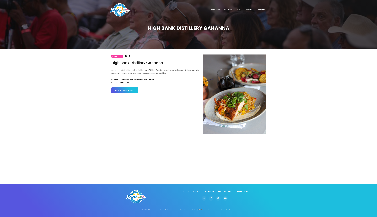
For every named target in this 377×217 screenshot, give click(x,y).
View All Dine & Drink (125, 90)
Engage (249, 10)
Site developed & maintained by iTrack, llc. (221, 210)
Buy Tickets (215, 10)
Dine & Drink (117, 56)
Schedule (228, 10)
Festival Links (224, 191)
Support (261, 10)
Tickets (185, 191)
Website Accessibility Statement (180, 210)
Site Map (194, 210)
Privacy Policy (164, 210)
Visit (238, 10)
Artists (197, 191)
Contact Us (242, 191)
